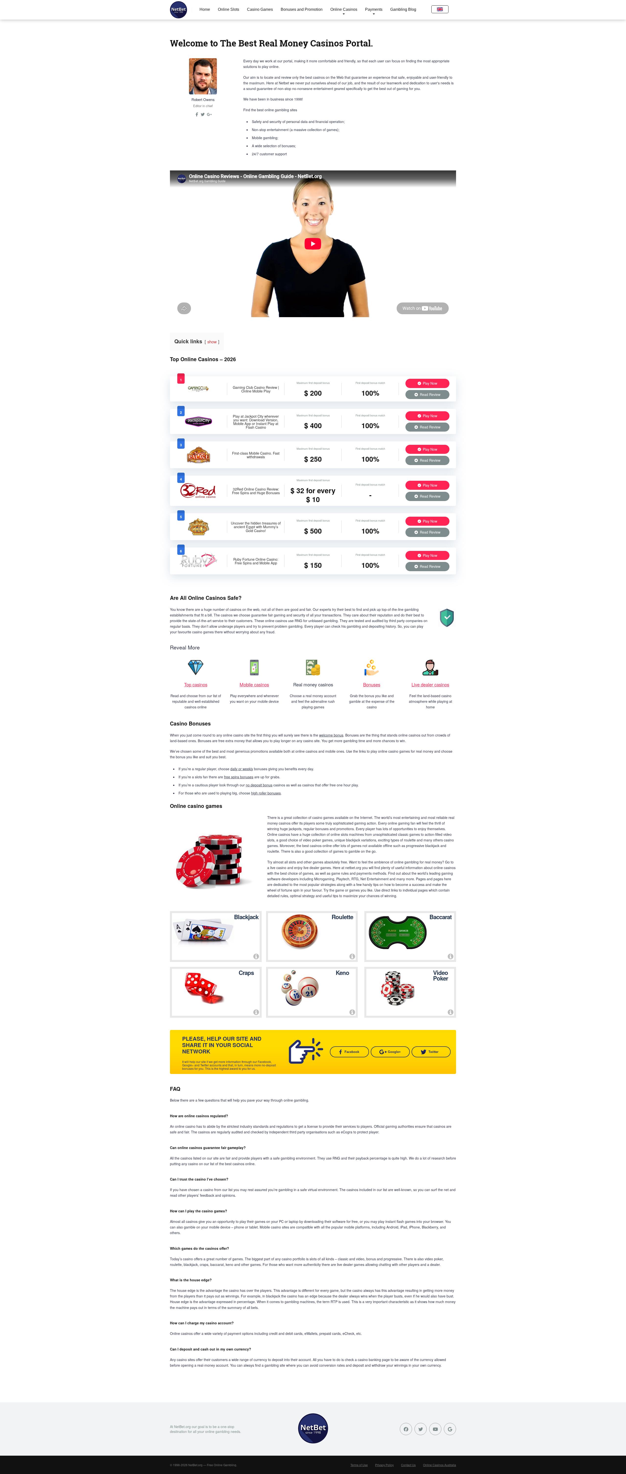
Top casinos (195, 684)
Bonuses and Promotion (302, 9)
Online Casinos (343, 9)
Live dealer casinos (430, 684)
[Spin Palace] (199, 461)
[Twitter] (203, 116)
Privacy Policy (384, 1465)
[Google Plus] (450, 1429)
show (212, 342)
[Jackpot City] (198, 426)
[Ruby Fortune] (198, 568)
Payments (373, 9)
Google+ (394, 1052)
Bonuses (371, 684)
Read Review (429, 394)
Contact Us (408, 1465)
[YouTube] (435, 1429)
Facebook (352, 1052)
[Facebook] (406, 1429)
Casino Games (260, 9)
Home (205, 9)
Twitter (433, 1052)
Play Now (429, 383)
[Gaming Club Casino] (198, 393)
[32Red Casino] (198, 497)
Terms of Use (359, 1465)
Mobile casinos (254, 684)
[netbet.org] (178, 9)
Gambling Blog (403, 9)
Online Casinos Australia (439, 1465)
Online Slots (228, 9)
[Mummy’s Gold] (198, 533)
